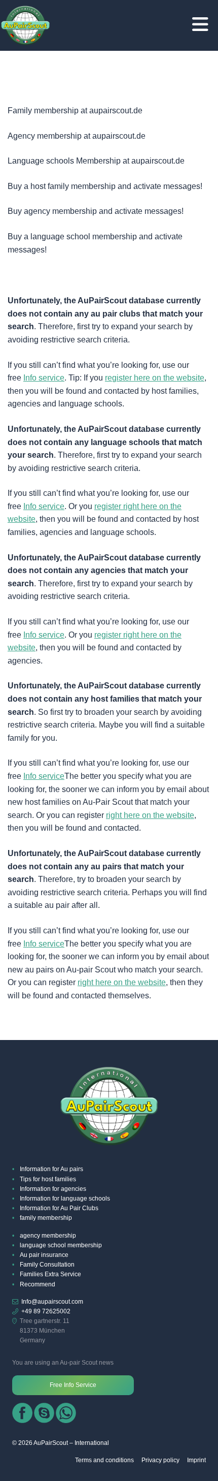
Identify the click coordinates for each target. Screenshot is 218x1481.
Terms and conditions (104, 1460)
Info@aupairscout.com (52, 1301)
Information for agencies (53, 1188)
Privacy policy (160, 1460)
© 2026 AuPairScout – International (60, 1442)
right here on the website (150, 815)
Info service (43, 377)
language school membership (61, 1245)
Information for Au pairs (51, 1169)
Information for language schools (65, 1198)
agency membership (48, 1235)
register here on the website (154, 377)
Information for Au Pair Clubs (59, 1208)
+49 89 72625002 (45, 1311)
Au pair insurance (44, 1254)
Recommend (37, 1284)
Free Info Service (73, 1385)
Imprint (196, 1460)
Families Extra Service (50, 1274)
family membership (46, 1217)
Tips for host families (48, 1179)
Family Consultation (47, 1264)
